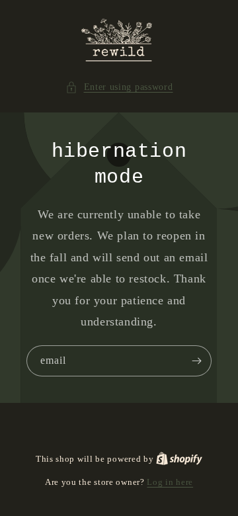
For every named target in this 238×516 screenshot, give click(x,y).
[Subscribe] (196, 360)
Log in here (170, 482)
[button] (119, 87)
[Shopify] (179, 459)
